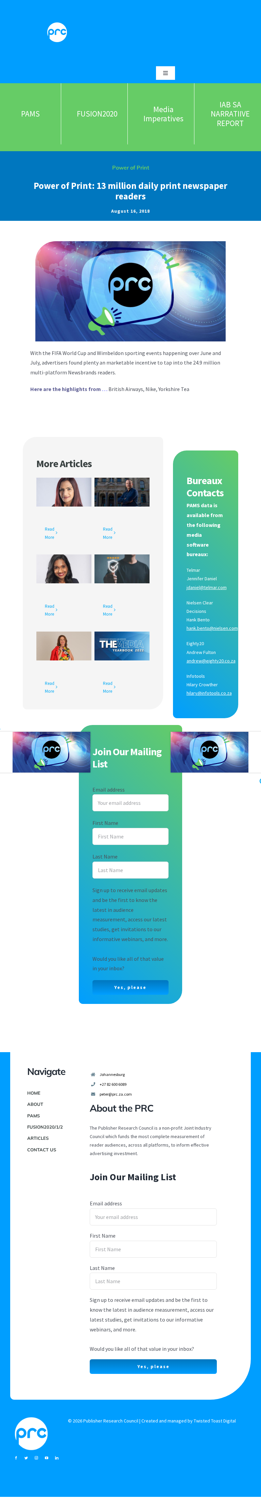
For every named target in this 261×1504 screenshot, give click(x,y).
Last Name (105, 856)
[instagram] (36, 1457)
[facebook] (16, 1457)
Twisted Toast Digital (215, 1421)
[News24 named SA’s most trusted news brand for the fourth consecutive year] (122, 492)
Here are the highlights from (65, 389)
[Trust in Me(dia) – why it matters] (122, 568)
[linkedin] (56, 1457)
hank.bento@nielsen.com (212, 628)
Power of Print (130, 167)
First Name (105, 822)
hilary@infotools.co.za (209, 693)
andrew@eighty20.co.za (211, 661)
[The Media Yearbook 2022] (122, 646)
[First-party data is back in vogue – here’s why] (63, 646)
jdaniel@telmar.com (207, 587)
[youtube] (46, 1457)
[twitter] (26, 1457)
